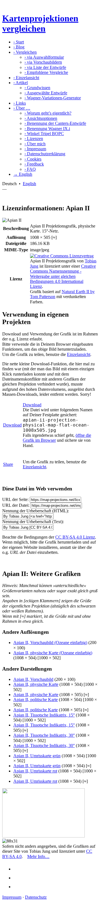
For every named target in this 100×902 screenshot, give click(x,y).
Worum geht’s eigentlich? (47, 113)
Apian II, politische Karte (35, 699)
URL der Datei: (15, 505)
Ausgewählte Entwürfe (45, 93)
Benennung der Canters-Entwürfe (55, 123)
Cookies (32, 159)
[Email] (18, 886)
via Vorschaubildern (43, 62)
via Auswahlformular (44, 57)
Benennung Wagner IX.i (47, 128)
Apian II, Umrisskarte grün (37, 755)
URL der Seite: (15, 499)
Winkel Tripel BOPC (44, 133)
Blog (18, 47)
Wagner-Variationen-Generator (52, 97)
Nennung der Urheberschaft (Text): (33, 521)
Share (8, 464)
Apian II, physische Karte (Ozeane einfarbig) (52, 652)
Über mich (35, 143)
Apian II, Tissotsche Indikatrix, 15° (44, 715)
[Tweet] (18, 877)
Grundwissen (37, 87)
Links (19, 103)
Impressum (35, 148)
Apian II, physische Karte (35, 684)
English (29, 183)
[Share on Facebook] (18, 869)
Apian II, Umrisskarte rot (35, 771)
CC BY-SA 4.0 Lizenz (75, 537)
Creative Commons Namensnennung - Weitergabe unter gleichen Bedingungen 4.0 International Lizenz (63, 276)
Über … (21, 108)
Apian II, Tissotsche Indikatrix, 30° (44, 735)
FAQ (30, 169)
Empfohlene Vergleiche (46, 72)
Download (12, 425)
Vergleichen (25, 52)
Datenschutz (36, 897)
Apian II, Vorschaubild (33, 679)
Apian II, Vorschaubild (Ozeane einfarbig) (50, 642)
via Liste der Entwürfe (45, 67)
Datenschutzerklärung (44, 153)
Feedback (34, 164)
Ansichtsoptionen (40, 118)
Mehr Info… (38, 856)
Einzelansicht (26, 77)
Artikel (20, 82)
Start (18, 42)
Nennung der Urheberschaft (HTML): (35, 510)
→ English (22, 174)
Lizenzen (33, 138)
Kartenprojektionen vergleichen (40, 23)
